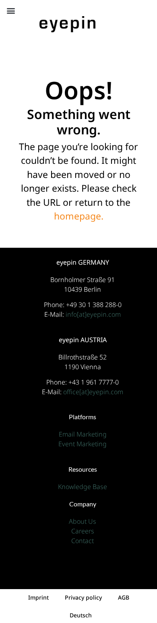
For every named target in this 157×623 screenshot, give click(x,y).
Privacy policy (83, 597)
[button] (10, 10)
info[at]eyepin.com (93, 314)
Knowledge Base (82, 486)
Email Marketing (83, 434)
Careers (82, 531)
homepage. (78, 215)
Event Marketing (82, 443)
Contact (82, 540)
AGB (123, 597)
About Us (82, 521)
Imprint (38, 597)
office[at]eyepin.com (93, 391)
